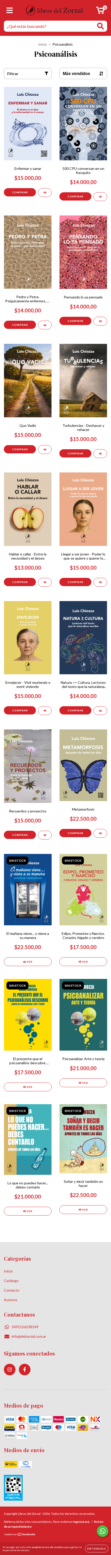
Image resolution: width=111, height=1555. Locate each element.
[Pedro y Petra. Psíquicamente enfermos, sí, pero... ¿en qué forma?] (45, 325)
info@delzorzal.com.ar (29, 1336)
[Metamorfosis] (100, 833)
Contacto (11, 1290)
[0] (100, 12)
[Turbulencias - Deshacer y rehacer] (100, 453)
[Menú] (9, 10)
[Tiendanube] (20, 1535)
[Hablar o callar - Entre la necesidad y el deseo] (45, 582)
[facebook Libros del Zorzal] (24, 1369)
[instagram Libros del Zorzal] (9, 1369)
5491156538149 (25, 1327)
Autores (10, 1300)
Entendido (96, 1548)
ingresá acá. (81, 1522)
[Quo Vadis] (45, 449)
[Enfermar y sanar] (45, 192)
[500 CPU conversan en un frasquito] (100, 196)
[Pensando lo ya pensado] (100, 321)
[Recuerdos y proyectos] (45, 835)
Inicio (42, 44)
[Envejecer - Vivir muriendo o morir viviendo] (45, 710)
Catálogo (11, 1280)
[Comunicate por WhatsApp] (102, 1531)
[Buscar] (100, 26)
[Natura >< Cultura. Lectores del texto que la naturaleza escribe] (100, 710)
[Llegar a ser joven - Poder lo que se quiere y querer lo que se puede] (100, 582)
